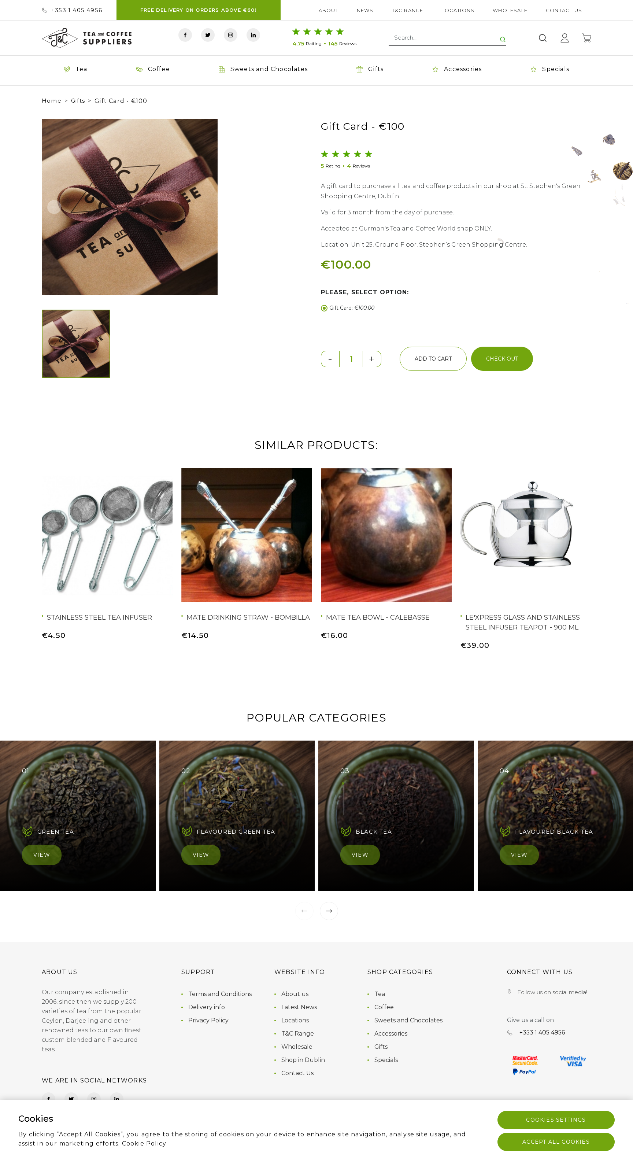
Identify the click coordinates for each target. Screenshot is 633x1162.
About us (294, 994)
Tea (379, 994)
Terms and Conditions (220, 994)
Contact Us (564, 10)
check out (502, 358)
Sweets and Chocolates (408, 1020)
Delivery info (206, 1007)
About (328, 10)
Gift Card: (351, 308)
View (41, 855)
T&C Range (407, 10)
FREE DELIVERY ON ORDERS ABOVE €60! (198, 10)
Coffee (384, 1007)
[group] (154, 207)
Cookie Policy (144, 1143)
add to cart (433, 358)
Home (52, 100)
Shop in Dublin (303, 1059)
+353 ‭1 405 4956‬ (76, 10)
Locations (457, 10)
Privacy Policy (208, 1020)
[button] (54, 207)
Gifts (78, 100)
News (365, 10)
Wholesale (510, 10)
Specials (386, 1059)
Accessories (390, 1033)
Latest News (299, 1007)
